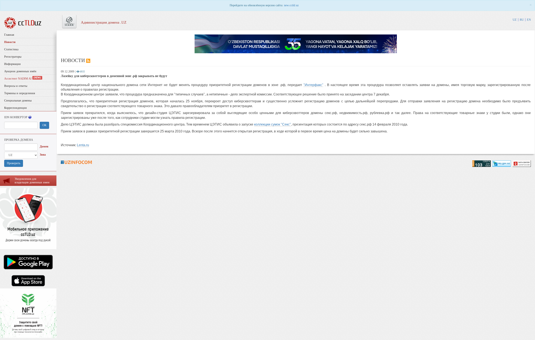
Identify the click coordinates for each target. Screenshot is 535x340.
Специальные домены (18, 100)
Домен (44, 146)
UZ (515, 19)
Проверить (13, 163)
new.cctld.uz (291, 5)
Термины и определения (19, 93)
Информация (12, 64)
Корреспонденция (15, 107)
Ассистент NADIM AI (22, 78)
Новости (9, 42)
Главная (9, 34)
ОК (44, 125)
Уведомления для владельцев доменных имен (32, 180)
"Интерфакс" (313, 85)
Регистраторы (12, 56)
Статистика (11, 49)
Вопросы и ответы (15, 86)
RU (522, 19)
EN (529, 19)
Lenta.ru (83, 145)
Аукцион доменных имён (20, 71)
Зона (43, 154)
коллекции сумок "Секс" (272, 124)
